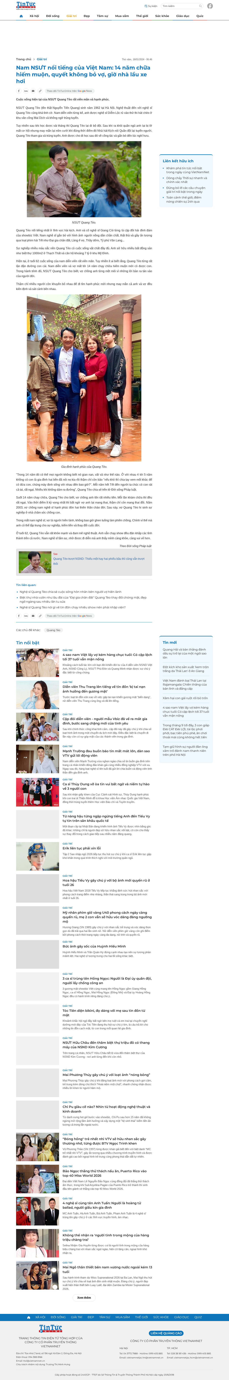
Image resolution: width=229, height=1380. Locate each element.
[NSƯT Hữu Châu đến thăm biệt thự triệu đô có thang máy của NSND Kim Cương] (37, 1050)
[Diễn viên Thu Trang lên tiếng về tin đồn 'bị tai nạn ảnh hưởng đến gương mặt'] (37, 695)
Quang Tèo (53, 630)
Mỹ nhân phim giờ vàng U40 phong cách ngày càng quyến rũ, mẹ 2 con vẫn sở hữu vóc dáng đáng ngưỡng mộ (107, 917)
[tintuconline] (21, 16)
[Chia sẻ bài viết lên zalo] (26, 91)
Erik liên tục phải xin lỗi (82, 848)
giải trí (170, 191)
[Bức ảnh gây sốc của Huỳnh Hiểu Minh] (37, 954)
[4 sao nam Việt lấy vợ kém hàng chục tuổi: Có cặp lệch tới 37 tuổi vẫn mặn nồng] (37, 663)
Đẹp (87, 16)
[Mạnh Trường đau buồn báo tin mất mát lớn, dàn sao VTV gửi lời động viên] (37, 759)
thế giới (187, 197)
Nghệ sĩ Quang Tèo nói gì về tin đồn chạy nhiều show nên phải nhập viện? (73, 607)
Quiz (199, 16)
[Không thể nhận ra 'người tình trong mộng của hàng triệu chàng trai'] (37, 1243)
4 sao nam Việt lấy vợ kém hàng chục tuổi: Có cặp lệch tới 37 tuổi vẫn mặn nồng (186, 711)
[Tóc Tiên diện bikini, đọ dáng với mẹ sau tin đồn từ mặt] (37, 1018)
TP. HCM (172, 1348)
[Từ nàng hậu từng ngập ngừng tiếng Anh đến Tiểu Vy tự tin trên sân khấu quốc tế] (37, 824)
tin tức (186, 168)
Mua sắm (122, 16)
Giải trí (72, 16)
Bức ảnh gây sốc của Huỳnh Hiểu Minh (94, 946)
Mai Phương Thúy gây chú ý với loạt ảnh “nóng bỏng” (106, 1075)
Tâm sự (102, 16)
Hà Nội (124, 1348)
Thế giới (142, 16)
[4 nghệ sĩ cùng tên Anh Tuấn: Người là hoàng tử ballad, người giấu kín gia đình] (37, 1211)
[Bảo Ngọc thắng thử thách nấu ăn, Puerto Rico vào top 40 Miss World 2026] (37, 1179)
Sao (55, 554)
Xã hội (34, 16)
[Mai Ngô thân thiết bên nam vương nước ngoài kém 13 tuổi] (37, 1275)
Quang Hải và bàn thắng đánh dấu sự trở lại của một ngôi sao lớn (184, 653)
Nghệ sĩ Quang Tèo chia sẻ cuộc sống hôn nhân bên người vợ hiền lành (70, 592)
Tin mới (170, 642)
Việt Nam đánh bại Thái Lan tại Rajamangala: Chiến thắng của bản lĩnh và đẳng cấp (185, 684)
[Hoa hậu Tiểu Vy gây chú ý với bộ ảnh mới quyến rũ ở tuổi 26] (37, 888)
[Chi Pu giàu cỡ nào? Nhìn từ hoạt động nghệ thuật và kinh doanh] (37, 1115)
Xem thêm (84, 1297)
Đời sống (52, 16)
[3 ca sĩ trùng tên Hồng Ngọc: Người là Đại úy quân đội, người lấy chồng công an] (37, 986)
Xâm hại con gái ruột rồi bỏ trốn (185, 698)
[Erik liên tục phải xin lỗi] (37, 856)
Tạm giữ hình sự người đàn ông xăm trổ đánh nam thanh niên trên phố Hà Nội (185, 750)
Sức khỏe (162, 16)
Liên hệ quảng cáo (166, 1333)
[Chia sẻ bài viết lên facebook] (18, 91)
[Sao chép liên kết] (40, 91)
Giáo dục (182, 16)
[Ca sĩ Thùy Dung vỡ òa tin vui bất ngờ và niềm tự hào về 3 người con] (37, 792)
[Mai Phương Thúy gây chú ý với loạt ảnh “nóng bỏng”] (37, 1083)
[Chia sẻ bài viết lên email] (33, 91)
